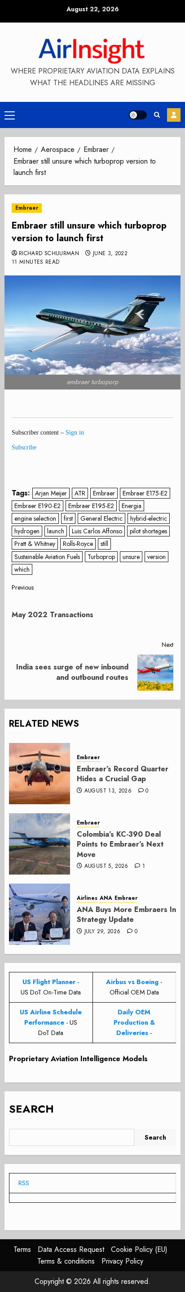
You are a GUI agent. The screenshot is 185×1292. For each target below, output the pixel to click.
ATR (80, 493)
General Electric (101, 518)
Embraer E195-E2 (91, 505)
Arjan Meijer (51, 493)
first (68, 518)
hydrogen (27, 531)
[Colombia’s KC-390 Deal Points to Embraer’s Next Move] (39, 844)
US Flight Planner (48, 981)
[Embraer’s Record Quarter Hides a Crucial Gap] (39, 773)
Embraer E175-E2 (145, 493)
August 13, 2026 (108, 791)
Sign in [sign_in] (75, 432)
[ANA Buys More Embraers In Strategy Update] (39, 914)
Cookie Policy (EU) (139, 1249)
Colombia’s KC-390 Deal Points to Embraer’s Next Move (120, 844)
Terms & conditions (66, 1261)
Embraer (26, 208)
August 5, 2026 (106, 866)
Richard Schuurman (49, 253)
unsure (131, 556)
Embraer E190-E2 (37, 505)
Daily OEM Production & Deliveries (134, 1022)
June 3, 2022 (110, 253)
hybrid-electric (148, 518)
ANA (106, 898)
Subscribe (174, 115)
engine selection (35, 518)
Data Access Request (71, 1249)
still (104, 543)
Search (31, 1109)
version (156, 556)
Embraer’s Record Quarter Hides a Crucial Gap (122, 774)
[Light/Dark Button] (138, 114)
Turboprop (101, 556)
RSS (23, 1182)
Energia (131, 505)
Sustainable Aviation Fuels (47, 556)
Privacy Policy (122, 1261)
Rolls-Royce (78, 543)
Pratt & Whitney (34, 543)
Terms (22, 1249)
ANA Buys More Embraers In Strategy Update (126, 914)
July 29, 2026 (102, 931)
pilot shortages (148, 531)
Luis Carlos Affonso (97, 531)
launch (55, 531)
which (22, 569)
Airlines (87, 898)
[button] (9, 115)
